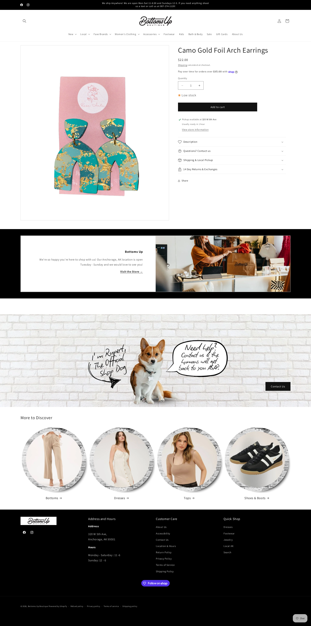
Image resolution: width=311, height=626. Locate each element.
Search (227, 552)
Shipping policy (129, 606)
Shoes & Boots (254, 498)
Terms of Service (165, 565)
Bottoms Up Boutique (38, 606)
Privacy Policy (164, 558)
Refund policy (77, 606)
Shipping (182, 65)
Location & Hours (166, 546)
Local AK (229, 546)
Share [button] (185, 180)
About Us (161, 527)
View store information (195, 129)
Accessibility (163, 533)
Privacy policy (93, 606)
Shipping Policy (165, 571)
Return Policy (164, 552)
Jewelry (228, 539)
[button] (24, 21)
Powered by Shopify (58, 606)
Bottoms (52, 498)
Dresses (119, 498)
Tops (187, 498)
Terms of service (111, 606)
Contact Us (278, 386)
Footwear (229, 533)
